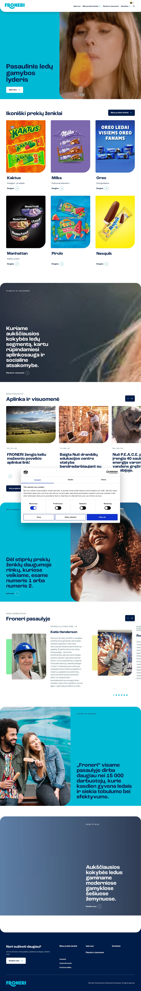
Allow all (102, 517)
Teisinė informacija (65, 963)
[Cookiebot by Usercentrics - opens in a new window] (108, 472)
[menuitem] (76, 6)
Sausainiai (62, 959)
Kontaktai (116, 946)
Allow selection (70, 517)
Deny (39, 517)
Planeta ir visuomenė (95, 952)
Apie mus (90, 946)
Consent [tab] (37, 480)
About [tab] (103, 480)
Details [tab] (70, 480)
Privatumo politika (65, 967)
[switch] (58, 508)
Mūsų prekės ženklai (68, 946)
